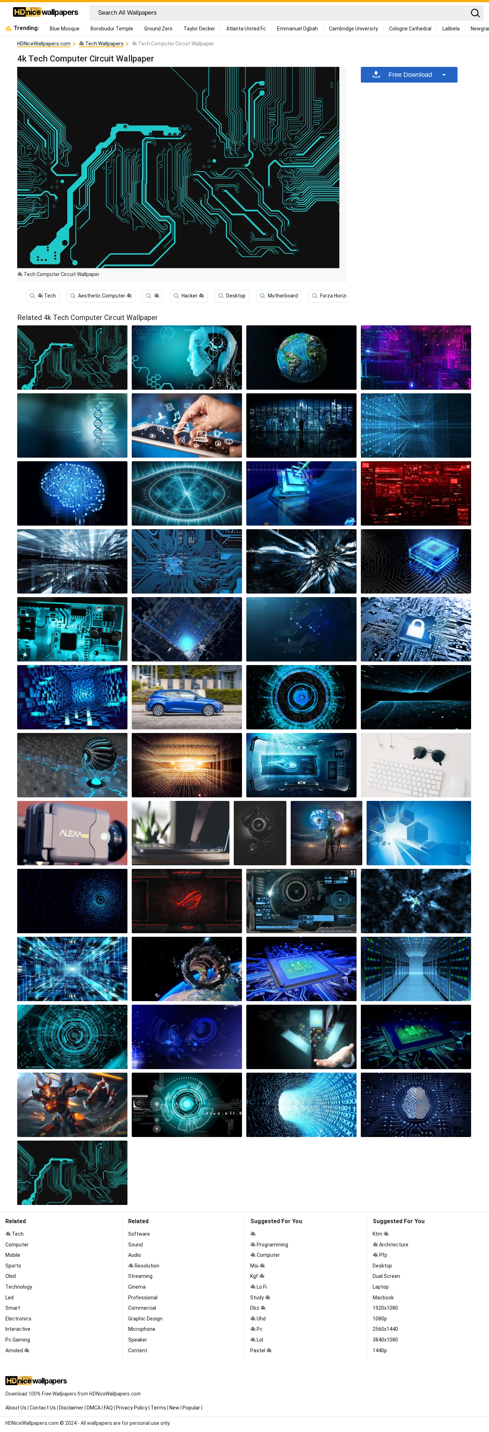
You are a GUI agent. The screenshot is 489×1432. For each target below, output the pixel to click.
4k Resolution (143, 1266)
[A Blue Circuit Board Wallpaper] (187, 561)
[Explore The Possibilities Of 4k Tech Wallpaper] (187, 1105)
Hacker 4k (192, 296)
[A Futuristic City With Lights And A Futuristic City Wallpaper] (72, 561)
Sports (13, 1266)
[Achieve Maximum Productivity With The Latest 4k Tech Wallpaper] (416, 561)
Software (139, 1234)
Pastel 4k (261, 1350)
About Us (15, 1408)
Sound (135, 1245)
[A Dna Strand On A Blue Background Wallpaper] (72, 425)
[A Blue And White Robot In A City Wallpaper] (72, 765)
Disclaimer (71, 1408)
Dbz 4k (258, 1308)
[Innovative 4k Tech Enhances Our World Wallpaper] (187, 357)
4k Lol (256, 1340)
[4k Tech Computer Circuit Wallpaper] (72, 1173)
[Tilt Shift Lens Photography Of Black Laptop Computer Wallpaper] (180, 833)
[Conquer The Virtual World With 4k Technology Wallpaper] (301, 901)
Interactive (17, 1329)
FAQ (108, 1408)
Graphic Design (145, 1319)
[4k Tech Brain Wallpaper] (72, 493)
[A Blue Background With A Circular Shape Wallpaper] (72, 1037)
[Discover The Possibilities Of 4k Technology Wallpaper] (416, 425)
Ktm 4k (381, 1234)
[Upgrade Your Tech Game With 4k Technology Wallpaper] (416, 697)
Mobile (12, 1255)
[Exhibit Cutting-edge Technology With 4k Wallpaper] (72, 629)
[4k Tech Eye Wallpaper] (187, 493)
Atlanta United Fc (246, 28)
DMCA (94, 1408)
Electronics (18, 1319)
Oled (10, 1276)
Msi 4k (257, 1266)
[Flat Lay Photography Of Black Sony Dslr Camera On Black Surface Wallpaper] (260, 833)
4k (156, 296)
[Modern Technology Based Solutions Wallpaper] (416, 901)
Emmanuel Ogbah (297, 28)
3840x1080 (385, 1340)
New (174, 1408)
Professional (143, 1297)
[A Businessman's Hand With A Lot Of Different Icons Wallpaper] (301, 1037)
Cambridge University (353, 28)
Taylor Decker (199, 28)
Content (137, 1350)
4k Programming (269, 1245)
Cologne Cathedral (410, 28)
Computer (17, 1245)
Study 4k (260, 1297)
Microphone (141, 1329)
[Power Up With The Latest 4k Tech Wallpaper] (416, 357)
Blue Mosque (64, 28)
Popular (191, 1408)
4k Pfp (380, 1255)
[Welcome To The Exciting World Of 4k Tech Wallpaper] (301, 561)
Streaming (140, 1276)
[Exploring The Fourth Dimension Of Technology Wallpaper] (187, 425)
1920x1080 (385, 1308)
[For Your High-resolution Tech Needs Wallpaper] (301, 697)
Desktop (236, 296)
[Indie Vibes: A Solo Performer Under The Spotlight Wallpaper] (72, 833)
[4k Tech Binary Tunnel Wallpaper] (301, 1105)
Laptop (381, 1287)
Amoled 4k (17, 1350)
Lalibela (451, 28)
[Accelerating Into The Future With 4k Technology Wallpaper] (416, 1105)
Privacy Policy (131, 1408)
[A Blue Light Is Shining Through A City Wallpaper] (187, 629)
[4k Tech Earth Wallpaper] (301, 357)
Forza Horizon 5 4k (341, 296)
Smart (12, 1308)
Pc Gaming (17, 1340)
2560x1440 (385, 1329)
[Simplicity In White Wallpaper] (416, 765)
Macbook (383, 1297)
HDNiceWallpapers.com (44, 43)
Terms (158, 1408)
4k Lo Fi (258, 1287)
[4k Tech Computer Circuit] (72, 357)
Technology (18, 1287)
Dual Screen (386, 1276)
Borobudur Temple (112, 28)
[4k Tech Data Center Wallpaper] (416, 969)
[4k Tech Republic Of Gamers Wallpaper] (187, 901)
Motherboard (283, 296)
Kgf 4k (257, 1276)
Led (9, 1297)
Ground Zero (158, 28)
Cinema (137, 1287)
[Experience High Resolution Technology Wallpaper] (187, 969)
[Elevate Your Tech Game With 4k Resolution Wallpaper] (419, 833)
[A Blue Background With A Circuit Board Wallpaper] (301, 629)
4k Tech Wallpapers (101, 43)
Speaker (137, 1340)
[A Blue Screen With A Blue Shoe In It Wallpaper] (301, 765)
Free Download (410, 74)
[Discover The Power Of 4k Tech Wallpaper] (72, 697)
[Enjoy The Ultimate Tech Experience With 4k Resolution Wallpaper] (416, 1037)
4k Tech (47, 296)
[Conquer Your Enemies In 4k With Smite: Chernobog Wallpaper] (72, 1105)
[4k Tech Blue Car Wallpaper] (187, 697)
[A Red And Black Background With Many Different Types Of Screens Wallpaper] (416, 493)
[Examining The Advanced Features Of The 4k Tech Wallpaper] (326, 833)
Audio (134, 1255)
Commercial (142, 1308)
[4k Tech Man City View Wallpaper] (301, 425)
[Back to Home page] (45, 13)
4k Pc (256, 1329)
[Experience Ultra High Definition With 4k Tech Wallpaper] (72, 901)
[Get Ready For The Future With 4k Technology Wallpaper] (301, 969)
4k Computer (265, 1255)
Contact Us (43, 1408)
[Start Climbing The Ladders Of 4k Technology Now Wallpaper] (187, 1037)
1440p (380, 1350)
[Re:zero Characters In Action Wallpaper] (187, 765)
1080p (380, 1319)
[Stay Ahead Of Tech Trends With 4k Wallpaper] (301, 493)
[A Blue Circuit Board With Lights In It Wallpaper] (72, 969)
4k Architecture (390, 1245)
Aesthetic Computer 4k (105, 296)
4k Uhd (258, 1319)
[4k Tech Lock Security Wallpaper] (416, 629)
